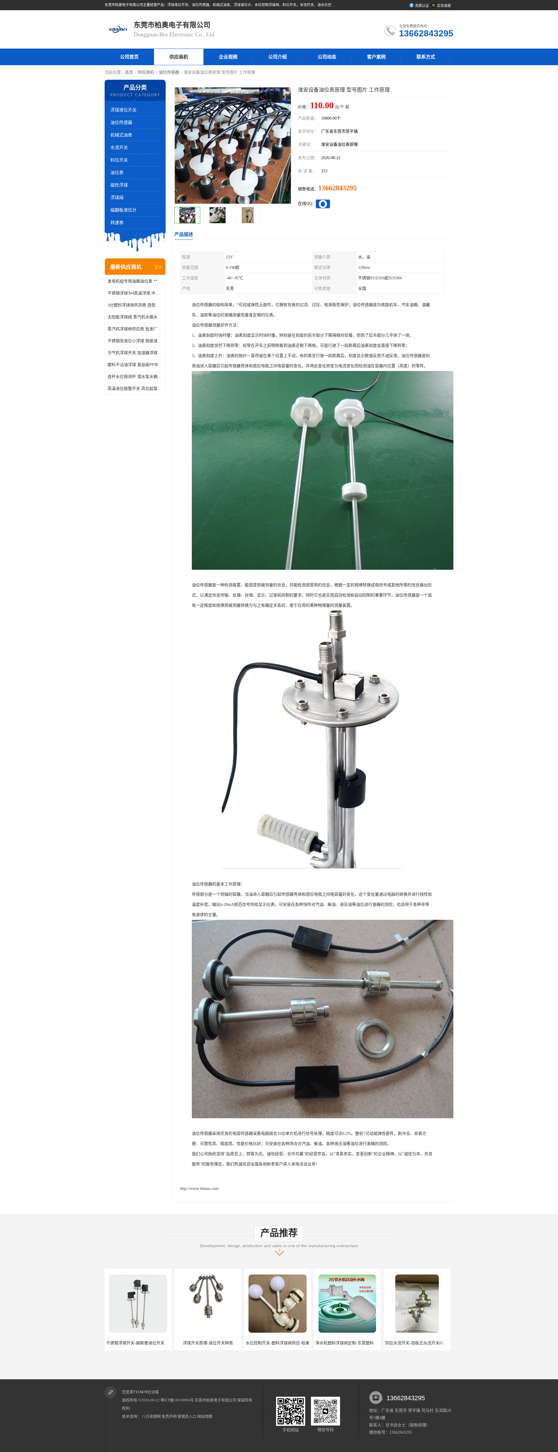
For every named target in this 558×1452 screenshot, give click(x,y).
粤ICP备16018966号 (177, 1400)
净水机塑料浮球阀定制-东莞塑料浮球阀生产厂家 (289, 1343)
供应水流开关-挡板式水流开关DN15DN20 (352, 1343)
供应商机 (178, 56)
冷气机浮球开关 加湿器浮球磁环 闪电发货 (135, 353)
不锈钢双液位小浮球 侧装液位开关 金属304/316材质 (135, 341)
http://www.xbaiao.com (199, 1188)
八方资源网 (151, 1416)
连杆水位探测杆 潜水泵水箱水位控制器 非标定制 (135, 376)
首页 (129, 72)
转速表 (117, 222)
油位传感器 (169, 72)
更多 (158, 267)
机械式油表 (121, 135)
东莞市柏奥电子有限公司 (215, 1400)
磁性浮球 (119, 185)
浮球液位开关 (123, 110)
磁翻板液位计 (123, 210)
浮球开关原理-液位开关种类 (138, 1343)
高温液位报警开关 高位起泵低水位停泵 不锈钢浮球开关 (135, 388)
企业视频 (228, 56)
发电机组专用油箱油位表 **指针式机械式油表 (135, 281)
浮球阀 (117, 197)
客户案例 (376, 56)
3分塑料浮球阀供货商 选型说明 (135, 305)
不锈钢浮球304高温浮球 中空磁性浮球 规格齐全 (135, 293)
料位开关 (119, 160)
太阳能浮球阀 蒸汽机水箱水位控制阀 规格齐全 (135, 317)
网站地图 (204, 1416)
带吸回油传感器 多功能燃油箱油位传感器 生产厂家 (431, 1343)
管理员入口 (187, 1416)
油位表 (117, 172)
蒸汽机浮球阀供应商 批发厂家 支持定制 (135, 329)
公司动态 (327, 56)
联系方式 (425, 56)
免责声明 (169, 1416)
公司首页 (129, 56)
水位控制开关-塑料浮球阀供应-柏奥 (208, 1343)
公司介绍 (277, 56)
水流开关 (119, 147)
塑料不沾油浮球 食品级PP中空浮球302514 (135, 365)
